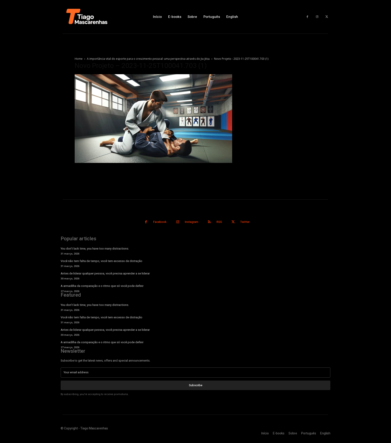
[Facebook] (307, 17)
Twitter (245, 222)
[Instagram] (317, 17)
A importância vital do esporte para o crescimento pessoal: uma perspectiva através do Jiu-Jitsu (148, 59)
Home (79, 59)
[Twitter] (326, 17)
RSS (219, 222)
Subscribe (195, 385)
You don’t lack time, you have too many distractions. (95, 248)
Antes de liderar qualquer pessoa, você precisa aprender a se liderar (105, 273)
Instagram (191, 222)
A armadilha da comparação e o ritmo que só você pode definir (102, 286)
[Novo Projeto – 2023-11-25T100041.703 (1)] (153, 162)
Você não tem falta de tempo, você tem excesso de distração (101, 261)
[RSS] (209, 222)
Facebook (160, 222)
